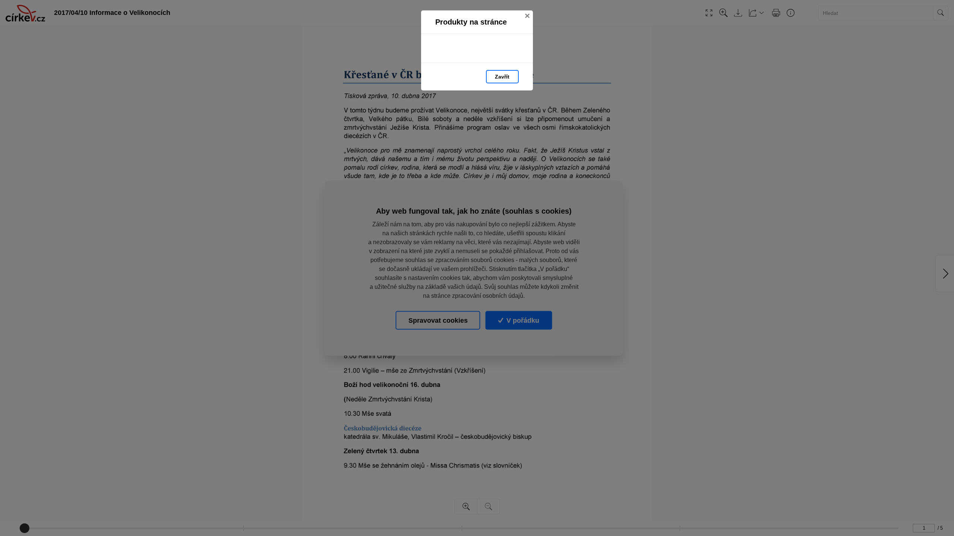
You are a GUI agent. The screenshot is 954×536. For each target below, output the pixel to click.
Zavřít (502, 77)
